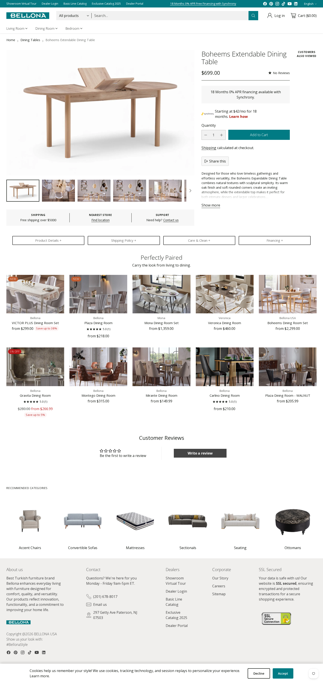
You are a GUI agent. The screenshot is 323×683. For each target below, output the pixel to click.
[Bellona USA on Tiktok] (283, 4)
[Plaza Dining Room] (98, 294)
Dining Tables (30, 40)
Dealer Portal (177, 625)
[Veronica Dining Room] (225, 294)
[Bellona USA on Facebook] (265, 4)
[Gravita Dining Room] (35, 366)
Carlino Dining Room (225, 395)
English (309, 4)
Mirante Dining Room (161, 395)
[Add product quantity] (221, 135)
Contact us (171, 220)
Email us (100, 604)
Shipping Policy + (123, 240)
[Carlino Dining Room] (225, 366)
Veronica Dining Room (224, 323)
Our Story (220, 578)
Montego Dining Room (98, 395)
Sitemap (219, 594)
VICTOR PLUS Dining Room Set (35, 323)
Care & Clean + (199, 240)
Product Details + (48, 240)
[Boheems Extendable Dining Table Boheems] (100, 112)
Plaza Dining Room (98, 323)
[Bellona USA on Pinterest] (271, 4)
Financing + (275, 240)
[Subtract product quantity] (206, 135)
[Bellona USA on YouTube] (289, 4)
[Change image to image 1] (22, 191)
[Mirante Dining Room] (161, 366)
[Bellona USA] (27, 15)
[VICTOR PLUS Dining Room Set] (35, 294)
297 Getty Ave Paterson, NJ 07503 (115, 615)
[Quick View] (58, 281)
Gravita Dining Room (35, 395)
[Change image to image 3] (94, 191)
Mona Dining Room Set (161, 323)
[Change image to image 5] (165, 191)
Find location (100, 220)
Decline (258, 673)
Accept (283, 673)
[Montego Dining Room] (98, 366)
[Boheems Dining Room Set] (288, 294)
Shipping (208, 147)
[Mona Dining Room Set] (161, 294)
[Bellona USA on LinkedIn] (296, 4)
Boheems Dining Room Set (287, 323)
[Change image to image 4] (129, 191)
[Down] (190, 191)
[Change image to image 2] (58, 191)
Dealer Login (176, 591)
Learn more (39, 676)
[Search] (253, 15)
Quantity (208, 125)
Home (10, 40)
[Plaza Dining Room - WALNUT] (288, 366)
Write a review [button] (200, 453)
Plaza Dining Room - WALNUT (287, 395)
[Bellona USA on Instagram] (277, 4)
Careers (218, 586)
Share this (217, 161)
